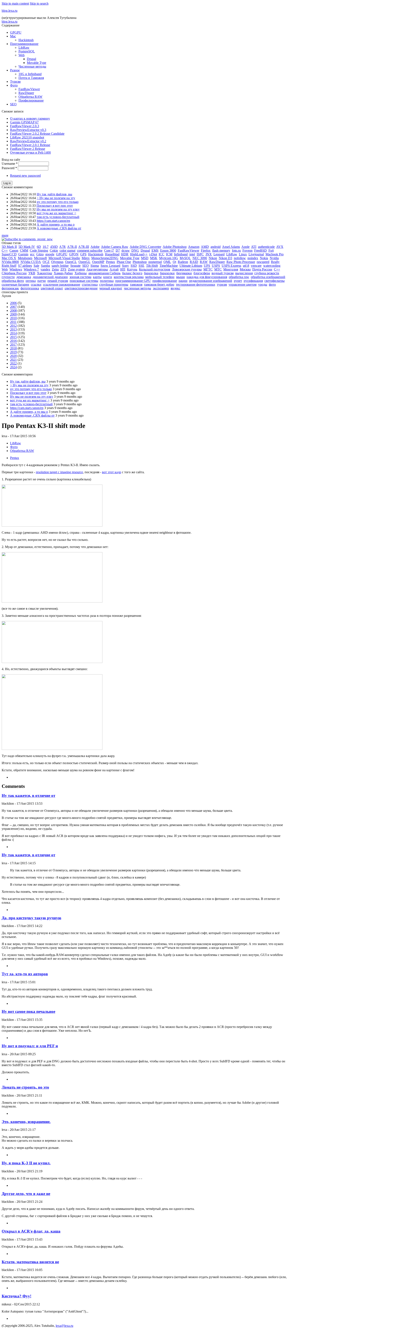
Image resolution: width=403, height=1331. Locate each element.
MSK (153, 258)
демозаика (23, 277)
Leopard (219, 254)
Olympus (57, 262)
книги (107, 277)
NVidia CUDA (31, 262)
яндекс (175, 288)
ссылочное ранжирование (61, 284)
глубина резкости (266, 273)
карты (97, 277)
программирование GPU (133, 280)
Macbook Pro (275, 254)
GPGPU (15, 32)
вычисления (244, 273)
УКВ (31, 273)
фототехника (30, 288)
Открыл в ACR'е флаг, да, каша (31, 1231)
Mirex (86, 258)
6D (39, 246)
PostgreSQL (26, 51)
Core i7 (109, 250)
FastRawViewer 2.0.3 (24, 126)
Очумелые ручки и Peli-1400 (30, 152)
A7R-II (72, 246)
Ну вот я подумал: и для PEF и (30, 1046)
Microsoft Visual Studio (64, 258)
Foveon (247, 250)
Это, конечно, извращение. (26, 1121)
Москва (245, 269)
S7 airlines (25, 265)
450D (54, 246)
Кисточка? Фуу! (16, 1296)
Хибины (81, 273)
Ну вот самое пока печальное (28, 1011)
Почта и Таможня (31, 78)
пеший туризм (57, 280)
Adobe (94, 246)
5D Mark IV (26, 246)
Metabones (25, 258)
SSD (134, 265)
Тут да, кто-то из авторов (25, 974)
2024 (13, 367)
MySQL (185, 258)
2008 (13, 310)
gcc (32, 254)
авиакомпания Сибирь (104, 273)
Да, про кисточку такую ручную (31, 918)
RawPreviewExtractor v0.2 (28, 141)
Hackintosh (26, 40)
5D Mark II (9, 246)
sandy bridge (60, 265)
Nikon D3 (225, 258)
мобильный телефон (159, 277)
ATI (253, 246)
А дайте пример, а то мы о (56, 224)
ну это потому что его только (58, 202)
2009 (13, 314)
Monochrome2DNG (104, 258)
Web (21, 55)
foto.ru (236, 250)
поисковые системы (84, 280)
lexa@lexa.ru (64, 1325)
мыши (180, 277)
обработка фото (13, 280)
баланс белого (132, 273)
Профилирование (31, 100)
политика (107, 280)
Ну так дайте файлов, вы (54, 194)
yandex (45, 269)
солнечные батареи (15, 284)
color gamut (67, 250)
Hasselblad (112, 254)
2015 (13, 337)
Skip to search (39, 3)
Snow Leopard (110, 265)
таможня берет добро (159, 284)
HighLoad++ (139, 254)
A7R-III (83, 246)
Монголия (230, 269)
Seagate (75, 265)
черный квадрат (110, 288)
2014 (13, 333)
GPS (83, 254)
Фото (14, 85)
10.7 (45, 246)
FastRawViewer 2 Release (27, 148)
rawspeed (263, 262)
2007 (13, 307)
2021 (13, 359)
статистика (90, 284)
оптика (31, 280)
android (216, 246)
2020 (13, 356)
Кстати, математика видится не (30, 1262)
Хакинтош (44, 273)
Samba (45, 265)
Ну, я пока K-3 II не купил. (26, 1163)
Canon (13, 250)
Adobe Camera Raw (114, 246)
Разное (15, 70)
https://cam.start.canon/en (53, 220)
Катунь (132, 269)
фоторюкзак (10, 288)
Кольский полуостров (154, 269)
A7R (62, 246)
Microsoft (40, 258)
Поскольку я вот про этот (55, 205)
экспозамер (161, 288)
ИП (122, 269)
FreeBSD (260, 250)
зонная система (80, 277)
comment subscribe (89, 250)
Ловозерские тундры (187, 269)
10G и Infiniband (30, 74)
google (49, 254)
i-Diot (153, 254)
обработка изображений (268, 277)
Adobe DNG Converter (145, 246)
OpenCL (71, 262)
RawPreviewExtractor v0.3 (28, 130)
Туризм (15, 81)
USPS (216, 265)
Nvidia (274, 258)
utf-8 (246, 265)
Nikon (213, 258)
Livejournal (256, 254)
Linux (243, 254)
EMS (155, 250)
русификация (253, 280)
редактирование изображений (210, 280)
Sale (36, 265)
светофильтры (274, 280)
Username (10, 163)
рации (183, 280)
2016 (13, 341)
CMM (24, 250)
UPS (207, 265)
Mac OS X (9, 258)
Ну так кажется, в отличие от (28, 795)
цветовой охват (52, 288)
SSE (141, 265)
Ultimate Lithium (190, 265)
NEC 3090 (199, 258)
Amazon (193, 246)
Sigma (94, 265)
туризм (222, 284)
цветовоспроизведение (81, 288)
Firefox (206, 250)
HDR (124, 254)
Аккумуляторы (97, 269)
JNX (208, 254)
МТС (218, 269)
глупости (8, 277)
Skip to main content (15, 3)
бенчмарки (184, 273)
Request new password (25, 175)
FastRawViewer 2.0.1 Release (30, 145)
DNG (135, 250)
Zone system (76, 269)
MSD (144, 258)
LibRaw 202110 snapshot (27, 137)
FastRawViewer (29, 89)
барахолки (167, 273)
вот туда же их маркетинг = (56, 213)
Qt (174, 262)
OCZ (46, 262)
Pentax (110, 262)
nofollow (240, 258)
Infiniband (181, 254)
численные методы (137, 288)
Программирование (24, 44)
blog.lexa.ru (9, 10)
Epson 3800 (168, 250)
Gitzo (40, 254)
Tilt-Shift (152, 265)
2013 (13, 329)
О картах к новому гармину (30, 118)
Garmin (23, 254)
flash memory (221, 250)
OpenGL (84, 262)
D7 (118, 250)
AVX (279, 246)
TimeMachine (169, 265)
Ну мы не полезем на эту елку (58, 209)
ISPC (200, 254)
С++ (277, 269)
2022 (13, 363)
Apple (245, 246)
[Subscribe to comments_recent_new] (27, 239)
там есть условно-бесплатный (58, 217)
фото (272, 284)
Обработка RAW (30, 96)
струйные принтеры (113, 284)
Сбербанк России (14, 273)
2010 (13, 318)
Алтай (114, 269)
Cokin (54, 250)
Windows (15, 269)
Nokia (264, 258)
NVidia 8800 (10, 262)
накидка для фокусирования (207, 277)
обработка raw (239, 277)
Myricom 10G (168, 258)
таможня (136, 284)
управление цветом (242, 284)
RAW (204, 262)
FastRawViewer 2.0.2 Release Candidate (37, 133)
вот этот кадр (111, 472)
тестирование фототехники (195, 284)
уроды (262, 284)
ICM (169, 254)
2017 (13, 344)
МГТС (208, 269)
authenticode (266, 246)
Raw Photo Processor (240, 262)
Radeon (183, 262)
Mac (13, 36)
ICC (161, 254)
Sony (125, 265)
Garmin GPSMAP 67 (24, 122)
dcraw (126, 250)
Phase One (124, 262)
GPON (74, 254)
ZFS (63, 269)
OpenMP (98, 262)
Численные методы (32, 66)
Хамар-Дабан (63, 273)
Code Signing (39, 250)
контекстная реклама (129, 277)
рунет (238, 280)
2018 (13, 348)
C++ (5, 250)
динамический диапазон (50, 277)
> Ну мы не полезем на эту (56, 198)
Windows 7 (31, 269)
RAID (194, 262)
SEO (13, 104)
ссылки (36, 284)
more (5, 235)
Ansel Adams (231, 246)
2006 (13, 303)
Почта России (262, 269)
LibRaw (23, 47)
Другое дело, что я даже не (26, 1193)
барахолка (151, 273)
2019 (13, 352)
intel (192, 254)
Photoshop (140, 262)
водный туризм (223, 273)
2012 (13, 325)
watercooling (271, 265)
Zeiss (55, 269)
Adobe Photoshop (175, 246)
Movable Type (36, 62)
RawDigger (26, 93)
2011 (13, 322)
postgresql (155, 262)
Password (9, 168)
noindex (252, 258)
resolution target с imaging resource (59, 472)
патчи (41, 280)
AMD (205, 246)
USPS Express (231, 265)
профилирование (164, 280)
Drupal (31, 59)
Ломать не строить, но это (25, 1087)
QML (167, 262)
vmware (256, 265)
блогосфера (202, 273)
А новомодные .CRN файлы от (59, 228)
